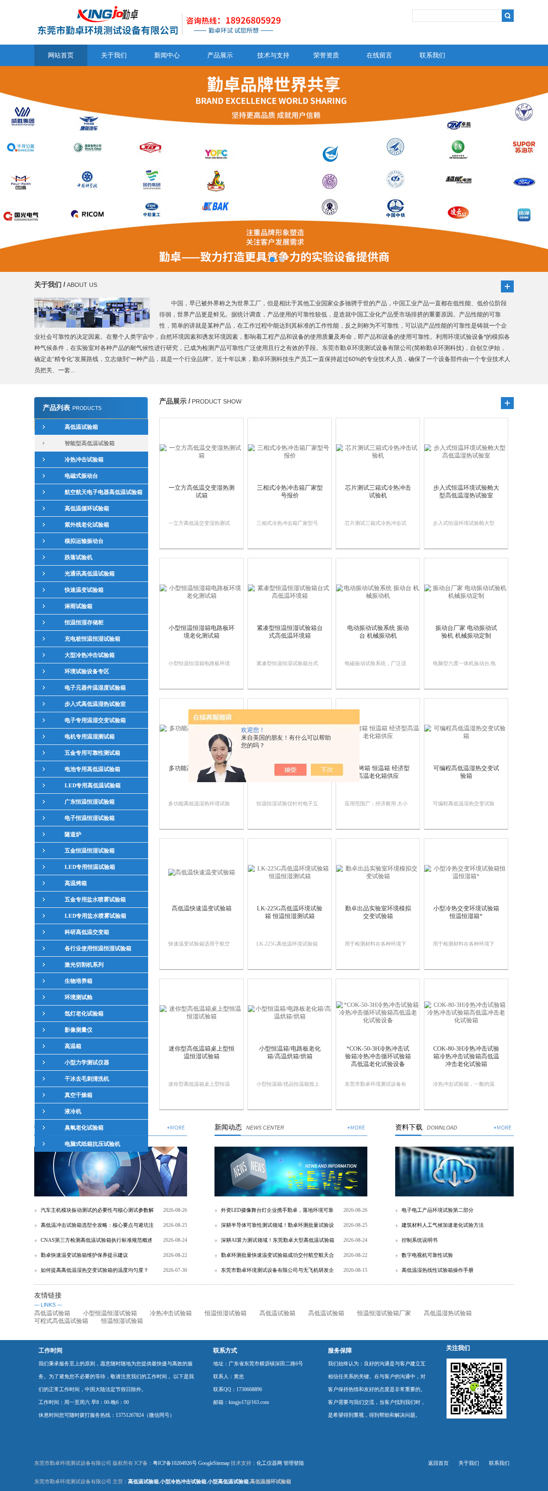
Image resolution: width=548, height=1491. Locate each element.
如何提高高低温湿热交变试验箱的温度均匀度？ (95, 1270)
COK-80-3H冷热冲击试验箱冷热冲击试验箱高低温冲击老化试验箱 (466, 1056)
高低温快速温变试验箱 (202, 908)
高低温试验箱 (52, 1313)
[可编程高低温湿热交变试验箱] (466, 732)
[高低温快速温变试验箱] (201, 872)
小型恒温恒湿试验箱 (110, 1313)
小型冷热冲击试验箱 (183, 1482)
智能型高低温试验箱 (90, 443)
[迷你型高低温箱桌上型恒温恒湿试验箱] (201, 1013)
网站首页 (61, 55)
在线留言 (379, 55)
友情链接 (48, 1300)
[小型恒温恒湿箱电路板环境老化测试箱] (201, 592)
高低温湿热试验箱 (448, 1313)
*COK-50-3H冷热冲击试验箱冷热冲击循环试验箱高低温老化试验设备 (378, 1056)
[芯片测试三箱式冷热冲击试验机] (378, 452)
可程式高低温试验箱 (61, 1321)
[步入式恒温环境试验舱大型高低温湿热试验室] (466, 452)
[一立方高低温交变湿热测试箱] (201, 452)
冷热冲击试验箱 (171, 1313)
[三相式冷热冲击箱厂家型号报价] (289, 452)
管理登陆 (293, 1463)
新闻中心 (167, 55)
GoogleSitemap (213, 1463)
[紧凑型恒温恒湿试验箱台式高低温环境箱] (289, 592)
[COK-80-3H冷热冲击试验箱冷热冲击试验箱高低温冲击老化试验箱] (466, 1013)
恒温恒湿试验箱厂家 (384, 1313)
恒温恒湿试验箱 (226, 1313)
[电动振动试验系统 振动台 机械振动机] (378, 592)
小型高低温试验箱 (228, 1482)
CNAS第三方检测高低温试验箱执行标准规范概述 (96, 1240)
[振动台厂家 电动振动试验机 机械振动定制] (466, 592)
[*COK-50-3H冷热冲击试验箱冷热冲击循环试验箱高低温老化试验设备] (378, 1013)
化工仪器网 (269, 1463)
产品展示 (220, 55)
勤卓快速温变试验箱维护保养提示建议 (84, 1255)
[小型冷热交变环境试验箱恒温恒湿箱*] (466, 872)
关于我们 (114, 55)
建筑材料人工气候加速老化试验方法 (443, 1225)
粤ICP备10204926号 (175, 1463)
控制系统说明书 (420, 1240)
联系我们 (432, 55)
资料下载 (409, 1127)
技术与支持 (273, 55)
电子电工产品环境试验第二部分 (438, 1210)
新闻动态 (228, 1127)
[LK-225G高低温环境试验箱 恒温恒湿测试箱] (289, 872)
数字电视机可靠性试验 (427, 1255)
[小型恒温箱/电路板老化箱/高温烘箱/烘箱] (289, 1013)
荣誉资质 (326, 55)
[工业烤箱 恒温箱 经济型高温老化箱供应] (378, 732)
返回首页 (438, 1463)
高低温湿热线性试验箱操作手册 (438, 1270)
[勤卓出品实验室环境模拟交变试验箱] (378, 872)
